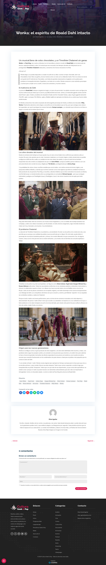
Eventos (57, 533)
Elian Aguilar (40, 37)
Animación (58, 515)
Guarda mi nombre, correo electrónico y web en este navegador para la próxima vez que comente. (44, 485)
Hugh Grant (31, 381)
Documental (58, 527)
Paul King (79, 381)
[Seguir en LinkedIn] (25, 533)
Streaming (58, 546)
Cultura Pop (58, 524)
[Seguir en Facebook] (12, 533)
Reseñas (59, 37)
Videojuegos (58, 552)
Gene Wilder (23, 381)
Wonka (61, 383)
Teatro (57, 549)
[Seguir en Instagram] (18, 533)
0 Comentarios (68, 37)
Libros (34, 518)
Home (35, 4)
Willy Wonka (55, 383)
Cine (54, 37)
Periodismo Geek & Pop (39, 527)
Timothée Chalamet (45, 383)
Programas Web (37, 521)
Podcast (57, 537)
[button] (4, 560)
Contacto (69, 4)
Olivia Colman (60, 381)
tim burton (35, 383)
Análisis (57, 512)
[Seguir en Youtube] (22, 533)
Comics (57, 521)
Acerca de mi (61, 4)
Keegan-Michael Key (50, 381)
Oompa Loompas (70, 381)
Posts (40, 4)
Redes (54, 4)
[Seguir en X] (15, 533)
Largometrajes (37, 524)
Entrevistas (58, 530)
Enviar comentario (81, 488)
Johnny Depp (39, 381)
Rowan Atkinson (27, 383)
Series (57, 543)
